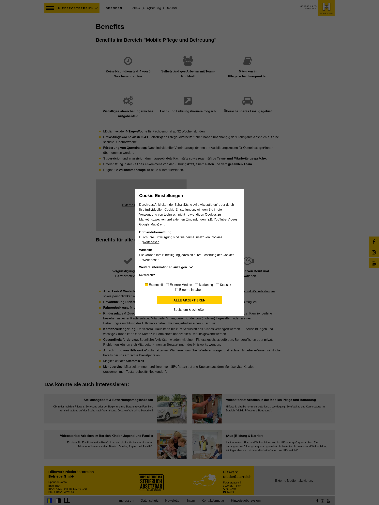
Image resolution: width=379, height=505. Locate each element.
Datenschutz (147, 274)
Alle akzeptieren (189, 300)
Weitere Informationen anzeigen (163, 267)
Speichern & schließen (189, 309)
